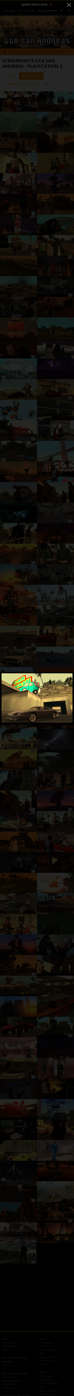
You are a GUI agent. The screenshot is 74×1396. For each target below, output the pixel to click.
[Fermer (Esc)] (69, 4)
